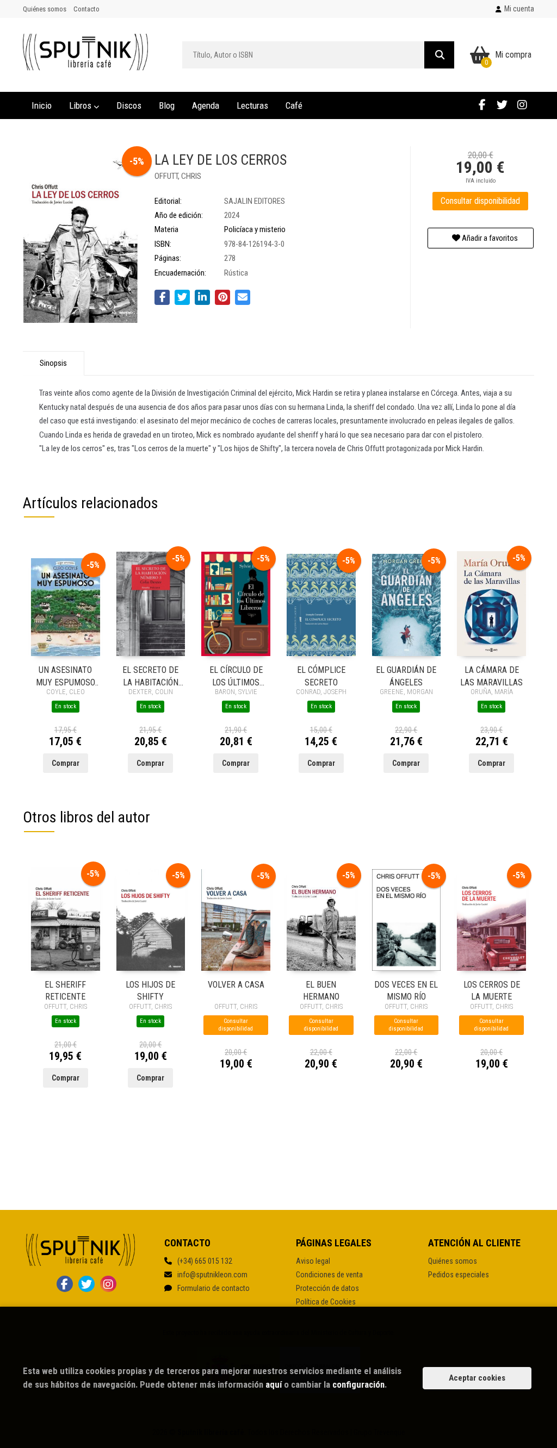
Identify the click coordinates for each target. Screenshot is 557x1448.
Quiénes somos (44, 9)
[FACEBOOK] (482, 104)
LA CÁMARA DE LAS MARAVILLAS (491, 675)
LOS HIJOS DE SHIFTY (150, 990)
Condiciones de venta (329, 1274)
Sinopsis (53, 363)
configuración (358, 1384)
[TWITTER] (502, 104)
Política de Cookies (326, 1301)
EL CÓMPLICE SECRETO (321, 675)
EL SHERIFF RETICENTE (65, 990)
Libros (81, 105)
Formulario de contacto (213, 1288)
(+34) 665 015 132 (204, 1261)
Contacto (86, 9)
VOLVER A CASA (236, 984)
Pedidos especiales (458, 1274)
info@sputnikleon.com (212, 1274)
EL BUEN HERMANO (321, 990)
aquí (273, 1384)
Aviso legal (313, 1261)
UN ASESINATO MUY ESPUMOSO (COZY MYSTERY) (65, 675)
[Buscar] (439, 54)
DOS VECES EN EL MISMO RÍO (406, 990)
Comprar (65, 763)
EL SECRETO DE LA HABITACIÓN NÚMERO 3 (150, 675)
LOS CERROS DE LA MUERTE (491, 990)
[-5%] (65, 606)
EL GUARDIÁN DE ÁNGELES (406, 675)
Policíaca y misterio (255, 229)
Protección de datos (327, 1288)
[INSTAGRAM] (522, 104)
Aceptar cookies (477, 1378)
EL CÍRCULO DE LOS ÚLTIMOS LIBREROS (236, 675)
